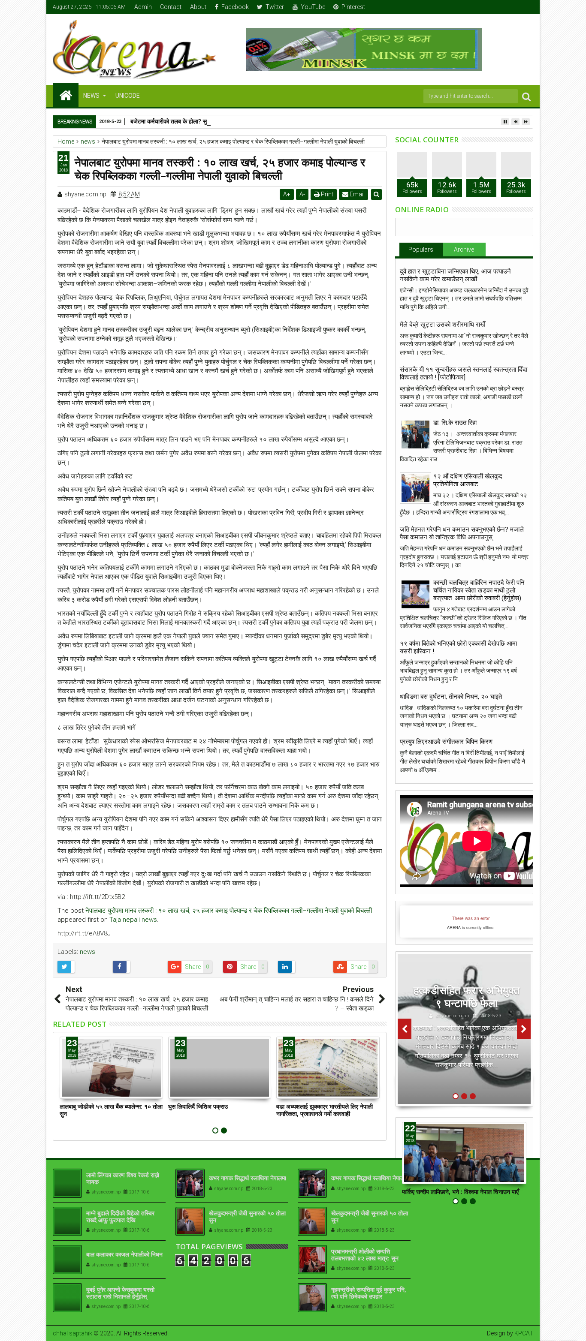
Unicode (127, 95)
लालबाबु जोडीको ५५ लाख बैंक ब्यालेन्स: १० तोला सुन (111, 1110)
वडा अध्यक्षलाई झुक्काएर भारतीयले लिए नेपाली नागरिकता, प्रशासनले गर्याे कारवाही (324, 1110)
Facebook (235, 6)
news (87, 952)
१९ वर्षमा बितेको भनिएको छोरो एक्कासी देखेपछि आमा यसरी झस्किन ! (458, 647)
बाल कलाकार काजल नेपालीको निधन (124, 1254)
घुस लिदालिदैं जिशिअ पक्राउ (198, 1106)
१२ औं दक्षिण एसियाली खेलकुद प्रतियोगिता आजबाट (467, 480)
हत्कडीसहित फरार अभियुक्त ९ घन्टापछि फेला (467, 996)
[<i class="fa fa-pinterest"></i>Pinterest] (527, 7)
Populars (420, 249)
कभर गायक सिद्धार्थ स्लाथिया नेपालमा (247, 1178)
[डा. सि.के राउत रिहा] (415, 434)
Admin (143, 6)
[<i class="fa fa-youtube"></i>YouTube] (514, 7)
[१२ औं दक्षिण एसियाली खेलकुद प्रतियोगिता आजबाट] (415, 488)
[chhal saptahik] (66, 95)
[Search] (526, 96)
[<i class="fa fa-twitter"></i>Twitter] (501, 7)
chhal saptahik (72, 1333)
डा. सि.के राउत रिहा (455, 423)
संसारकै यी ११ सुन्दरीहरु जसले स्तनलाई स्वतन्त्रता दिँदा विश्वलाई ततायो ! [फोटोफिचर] (463, 373)
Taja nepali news (133, 919)
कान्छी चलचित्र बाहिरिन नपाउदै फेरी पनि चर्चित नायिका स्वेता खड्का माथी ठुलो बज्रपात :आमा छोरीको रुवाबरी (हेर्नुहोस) (479, 590)
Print (326, 194)
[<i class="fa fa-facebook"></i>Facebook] (487, 7)
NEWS (91, 95)
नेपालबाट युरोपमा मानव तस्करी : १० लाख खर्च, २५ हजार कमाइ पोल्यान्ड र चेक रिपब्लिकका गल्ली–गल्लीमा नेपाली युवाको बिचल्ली (228, 910)
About (198, 6)
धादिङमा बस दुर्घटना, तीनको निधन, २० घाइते (451, 697)
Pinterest (353, 6)
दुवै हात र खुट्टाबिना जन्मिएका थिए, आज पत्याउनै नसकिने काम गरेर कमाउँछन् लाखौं (455, 275)
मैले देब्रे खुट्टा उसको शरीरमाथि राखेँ (442, 324)
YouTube (313, 6)
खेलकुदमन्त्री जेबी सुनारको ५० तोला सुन (247, 1216)
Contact (170, 6)
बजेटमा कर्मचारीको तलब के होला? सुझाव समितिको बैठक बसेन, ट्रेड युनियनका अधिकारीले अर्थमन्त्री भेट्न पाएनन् (249, 121)
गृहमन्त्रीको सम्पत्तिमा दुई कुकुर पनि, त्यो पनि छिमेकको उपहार (368, 1293)
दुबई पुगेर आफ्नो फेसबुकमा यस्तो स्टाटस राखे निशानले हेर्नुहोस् (120, 1293)
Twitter (275, 6)
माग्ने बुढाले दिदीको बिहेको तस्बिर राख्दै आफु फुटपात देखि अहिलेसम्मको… (120, 1220)
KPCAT (523, 1333)
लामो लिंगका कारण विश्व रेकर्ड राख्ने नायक (122, 1178)
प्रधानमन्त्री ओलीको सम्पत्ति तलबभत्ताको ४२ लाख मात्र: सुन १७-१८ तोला (365, 1258)
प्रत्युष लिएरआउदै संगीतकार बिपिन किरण (446, 742)
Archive (464, 249)
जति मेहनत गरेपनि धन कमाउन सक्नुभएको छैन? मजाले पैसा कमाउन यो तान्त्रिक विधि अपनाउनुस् (462, 533)
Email (356, 194)
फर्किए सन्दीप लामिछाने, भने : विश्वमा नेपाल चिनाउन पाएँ (460, 1192)
